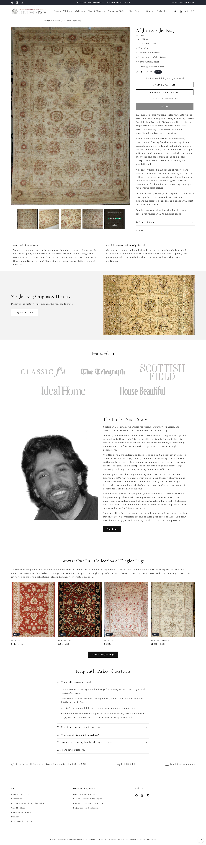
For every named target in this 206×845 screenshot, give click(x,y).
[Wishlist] (187, 11)
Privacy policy (103, 839)
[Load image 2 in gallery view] (49, 219)
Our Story (112, 529)
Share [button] (141, 230)
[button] (80, 11)
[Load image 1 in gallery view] (27, 219)
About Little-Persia (20, 794)
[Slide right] (128, 219)
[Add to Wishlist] (52, 585)
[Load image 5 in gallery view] (114, 219)
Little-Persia (62, 839)
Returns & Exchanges (21, 821)
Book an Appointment (21, 812)
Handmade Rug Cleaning (85, 794)
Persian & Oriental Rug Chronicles (27, 803)
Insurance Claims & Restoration (88, 803)
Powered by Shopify (74, 839)
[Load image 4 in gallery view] (92, 219)
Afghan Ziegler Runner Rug (160, 640)
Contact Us (16, 799)
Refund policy (90, 839)
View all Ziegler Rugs (103, 654)
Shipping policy (132, 839)
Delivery (15, 817)
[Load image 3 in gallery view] (71, 219)
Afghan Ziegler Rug (17, 640)
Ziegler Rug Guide (24, 312)
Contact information (148, 839)
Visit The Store (18, 808)
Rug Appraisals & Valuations (86, 808)
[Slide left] (13, 219)
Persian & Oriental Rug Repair (87, 799)
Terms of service (117, 839)
